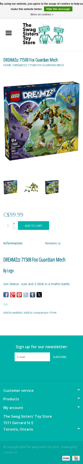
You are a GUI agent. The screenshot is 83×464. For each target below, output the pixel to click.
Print (53, 313)
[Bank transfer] (66, 458)
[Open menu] (8, 32)
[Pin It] (19, 294)
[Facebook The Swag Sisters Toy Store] (37, 370)
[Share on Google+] (12, 294)
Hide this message (58, 9)
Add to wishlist (12, 313)
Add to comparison (36, 313)
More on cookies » (42, 14)
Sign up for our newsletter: (42, 346)
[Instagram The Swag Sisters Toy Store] (45, 370)
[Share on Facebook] (6, 294)
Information (13, 243)
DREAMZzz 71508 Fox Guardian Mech (38, 65)
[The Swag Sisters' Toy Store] (50, 33)
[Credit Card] (75, 458)
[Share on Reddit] (26, 294)
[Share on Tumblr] (32, 294)
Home (7, 65)
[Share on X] (39, 294)
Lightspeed (10, 452)
